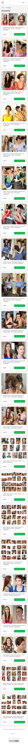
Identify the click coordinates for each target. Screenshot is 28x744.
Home (2, 7)
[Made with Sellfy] (14, 740)
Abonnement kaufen (19, 34)
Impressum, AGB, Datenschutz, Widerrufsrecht (14, 729)
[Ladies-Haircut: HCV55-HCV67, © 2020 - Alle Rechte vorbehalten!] (14, 448)
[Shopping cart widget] (23, 2)
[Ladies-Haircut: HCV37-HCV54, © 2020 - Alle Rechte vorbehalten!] (14, 482)
